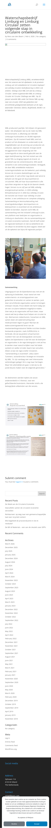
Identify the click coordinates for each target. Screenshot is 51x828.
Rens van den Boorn (15, 36)
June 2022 (9, 628)
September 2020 (11, 682)
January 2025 (10, 555)
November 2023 (11, 580)
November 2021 (11, 646)
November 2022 (11, 613)
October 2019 (10, 704)
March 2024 (9, 576)
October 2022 (10, 617)
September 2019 (11, 708)
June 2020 (9, 686)
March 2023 (9, 602)
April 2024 (9, 573)
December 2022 (11, 609)
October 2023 (10, 584)
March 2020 (9, 693)
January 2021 (10, 675)
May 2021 (9, 664)
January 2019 (10, 715)
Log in (7, 738)
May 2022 (9, 631)
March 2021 (9, 668)
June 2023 (9, 595)
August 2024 (10, 562)
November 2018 (11, 719)
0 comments (11, 39)
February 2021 (10, 671)
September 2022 (11, 620)
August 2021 (10, 657)
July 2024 (8, 565)
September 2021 (11, 653)
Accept (36, 824)
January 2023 (10, 606)
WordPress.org (11, 749)
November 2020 (11, 679)
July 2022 (8, 624)
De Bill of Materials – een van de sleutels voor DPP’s (25, 527)
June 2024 (9, 569)
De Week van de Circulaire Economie (19, 504)
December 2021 (11, 642)
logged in (19, 482)
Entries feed (10, 742)
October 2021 (10, 649)
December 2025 (11, 547)
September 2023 (11, 587)
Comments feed (11, 745)
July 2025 (8, 551)
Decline (14, 824)
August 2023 (10, 591)
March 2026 (9, 544)
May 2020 (9, 690)
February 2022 (10, 638)
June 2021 (9, 660)
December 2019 (11, 700)
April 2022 (9, 635)
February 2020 (10, 697)
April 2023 (9, 598)
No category (41, 36)
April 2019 (9, 711)
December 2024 (11, 558)
